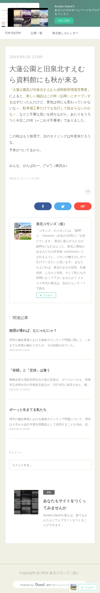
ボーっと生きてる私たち (28, 409)
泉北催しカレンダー (65, 33)
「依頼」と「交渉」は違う (29, 369)
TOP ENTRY (13, 33)
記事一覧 (36, 33)
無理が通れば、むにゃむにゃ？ (33, 330)
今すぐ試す (64, 20)
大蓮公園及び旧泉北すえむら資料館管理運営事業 (50, 89)
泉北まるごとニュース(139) (24, 178)
